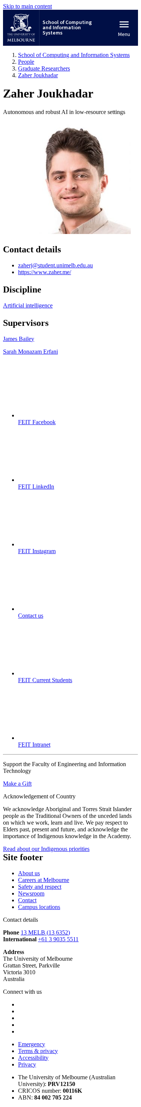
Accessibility (33, 1057)
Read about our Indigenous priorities (46, 849)
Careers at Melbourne (43, 880)
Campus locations (39, 907)
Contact (27, 900)
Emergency (31, 1044)
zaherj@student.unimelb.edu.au (55, 265)
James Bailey (18, 339)
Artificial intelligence (28, 305)
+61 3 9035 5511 (58, 939)
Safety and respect (39, 887)
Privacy (27, 1064)
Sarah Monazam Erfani (30, 351)
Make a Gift (17, 783)
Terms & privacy (38, 1051)
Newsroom (31, 893)
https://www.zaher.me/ (44, 272)
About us (29, 873)
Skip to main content (27, 6)
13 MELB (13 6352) (45, 932)
